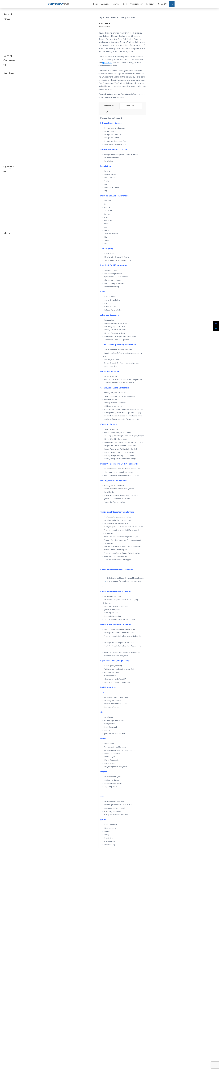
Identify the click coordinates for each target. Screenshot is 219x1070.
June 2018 (6, 108)
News (5, 202)
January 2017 (7, 144)
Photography (7, 213)
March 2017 (7, 138)
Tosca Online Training (7, 48)
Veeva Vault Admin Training (8, 34)
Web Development (7, 225)
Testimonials (7, 219)
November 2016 (8, 149)
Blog (125, 4)
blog (4, 181)
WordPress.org (8, 248)
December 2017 (8, 113)
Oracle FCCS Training (7, 43)
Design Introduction (7, 193)
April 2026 (6, 81)
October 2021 (7, 86)
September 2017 (8, 122)
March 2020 (7, 94)
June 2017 (6, 130)
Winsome (58, 3)
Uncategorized (8, 221)
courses (6, 187)
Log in (5, 240)
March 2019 (7, 100)
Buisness (6, 184)
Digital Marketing (8, 197)
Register (150, 4)
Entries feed (7, 243)
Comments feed (8, 246)
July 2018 (6, 105)
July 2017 (6, 127)
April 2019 (6, 97)
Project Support (136, 4)
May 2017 (6, 133)
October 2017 (7, 119)
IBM (4, 200)
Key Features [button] (109, 106)
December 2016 (8, 146)
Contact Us (163, 4)
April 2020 (6, 91)
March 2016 (7, 157)
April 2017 (6, 135)
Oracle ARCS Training (7, 39)
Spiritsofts (107, 62)
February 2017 (8, 141)
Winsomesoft (105, 26)
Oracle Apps (7, 205)
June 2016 (6, 154)
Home (95, 4)
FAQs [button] (106, 112)
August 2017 (7, 124)
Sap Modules (7, 216)
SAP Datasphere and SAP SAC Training (8, 28)
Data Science (7, 189)
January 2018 (7, 111)
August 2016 (7, 152)
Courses (116, 4)
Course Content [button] (131, 106)
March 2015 (7, 160)
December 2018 (8, 102)
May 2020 (6, 89)
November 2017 (8, 116)
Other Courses (104, 24)
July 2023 (6, 83)
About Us (105, 4)
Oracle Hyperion (8, 208)
